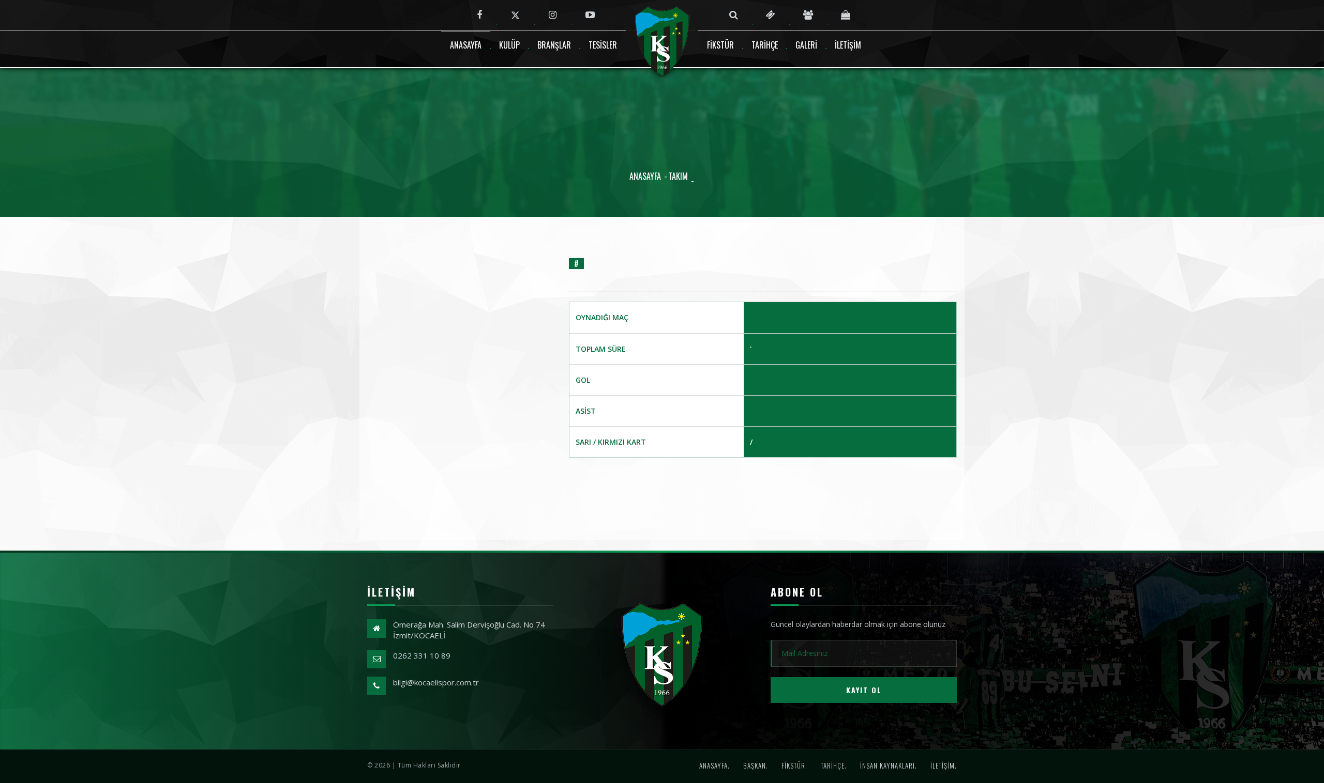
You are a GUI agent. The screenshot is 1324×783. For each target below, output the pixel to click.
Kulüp (509, 45)
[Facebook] (479, 15)
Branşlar (554, 45)
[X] (515, 15)
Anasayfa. (714, 765)
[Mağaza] (845, 15)
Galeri (806, 45)
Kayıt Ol (864, 689)
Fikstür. (794, 765)
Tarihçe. (834, 765)
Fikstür (720, 45)
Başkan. (755, 765)
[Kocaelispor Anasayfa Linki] (662, 654)
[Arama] (733, 15)
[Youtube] (590, 15)
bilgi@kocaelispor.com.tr (436, 682)
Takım (678, 176)
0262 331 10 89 (421, 655)
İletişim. (943, 765)
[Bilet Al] (770, 15)
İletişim (848, 45)
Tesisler (603, 45)
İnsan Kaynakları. (888, 765)
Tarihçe (764, 45)
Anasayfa (466, 45)
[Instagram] (553, 15)
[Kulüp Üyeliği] (808, 15)
